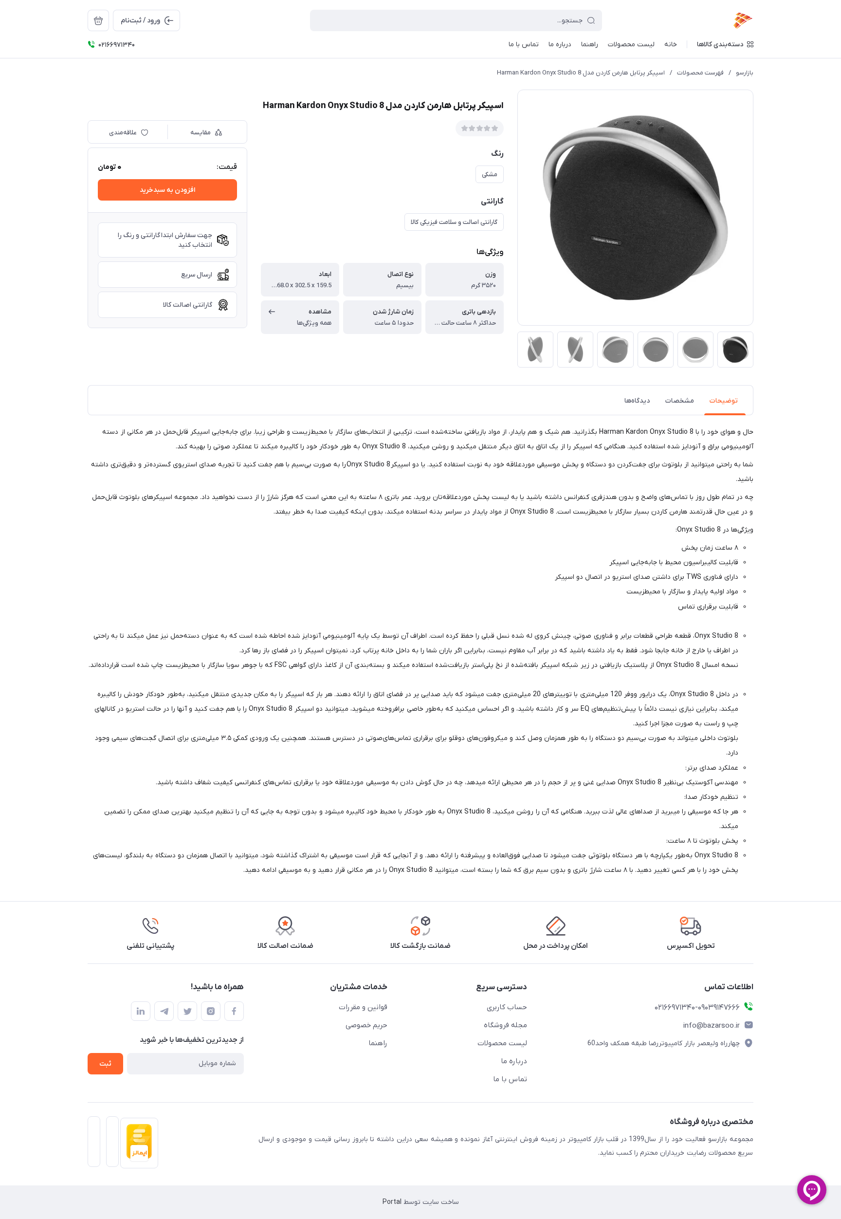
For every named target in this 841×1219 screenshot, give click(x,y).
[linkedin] (140, 1011)
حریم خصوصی (366, 1025)
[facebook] (234, 1011)
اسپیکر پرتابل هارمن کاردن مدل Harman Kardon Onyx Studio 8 (581, 73)
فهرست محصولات (700, 73)
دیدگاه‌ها (637, 401)
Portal (392, 1202)
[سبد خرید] (98, 20)
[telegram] (164, 1011)
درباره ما (514, 1061)
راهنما (377, 1043)
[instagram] (210, 1011)
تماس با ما (510, 1079)
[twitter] (187, 1011)
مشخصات (679, 401)
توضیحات (724, 401)
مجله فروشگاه (505, 1025)
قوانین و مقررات (363, 1007)
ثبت (105, 1064)
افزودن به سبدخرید (167, 190)
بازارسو (744, 73)
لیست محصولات (502, 1043)
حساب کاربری (507, 1007)
